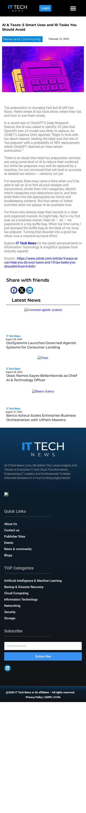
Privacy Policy (34, 697)
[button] (73, 8)
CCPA (57, 697)
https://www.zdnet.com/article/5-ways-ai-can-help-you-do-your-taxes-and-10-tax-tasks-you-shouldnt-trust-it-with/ (41, 262)
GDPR (48, 697)
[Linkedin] (7, 668)
